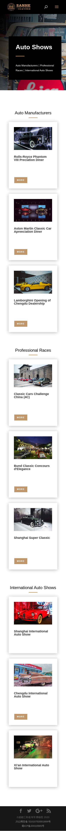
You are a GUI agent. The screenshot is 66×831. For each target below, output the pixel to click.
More (21, 180)
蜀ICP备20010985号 (33, 826)
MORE (21, 252)
